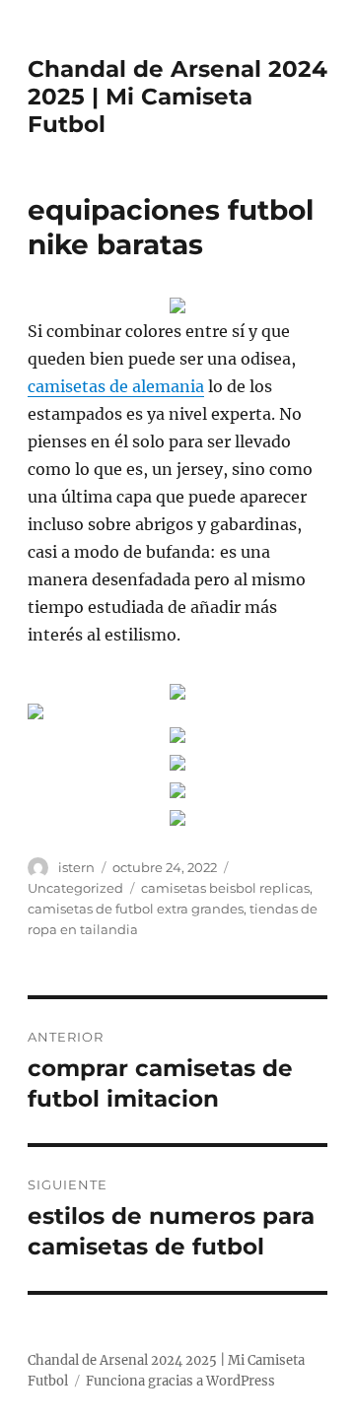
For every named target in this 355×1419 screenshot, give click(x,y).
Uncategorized (75, 888)
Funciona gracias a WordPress (180, 1381)
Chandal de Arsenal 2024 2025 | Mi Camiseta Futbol (177, 96)
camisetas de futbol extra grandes (136, 908)
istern (76, 867)
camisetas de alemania (116, 386)
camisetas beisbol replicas (225, 888)
